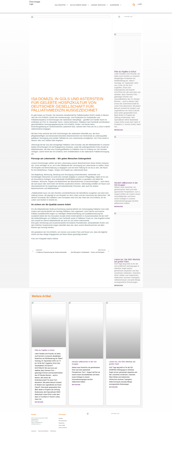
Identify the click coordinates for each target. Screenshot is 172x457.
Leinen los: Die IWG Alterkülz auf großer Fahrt (127, 260)
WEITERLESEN (118, 130)
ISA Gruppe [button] (60, 5)
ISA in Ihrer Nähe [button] (78, 5)
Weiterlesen (39, 402)
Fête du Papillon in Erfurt (125, 72)
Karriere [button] (114, 5)
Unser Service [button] (98, 5)
